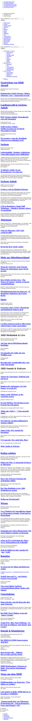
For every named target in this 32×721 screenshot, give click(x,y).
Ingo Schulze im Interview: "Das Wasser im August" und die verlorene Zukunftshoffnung (15, 282)
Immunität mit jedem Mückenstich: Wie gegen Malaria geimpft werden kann (16, 532)
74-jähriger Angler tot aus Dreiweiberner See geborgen (11, 171)
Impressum (6, 715)
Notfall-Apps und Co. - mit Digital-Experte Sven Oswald (14, 577)
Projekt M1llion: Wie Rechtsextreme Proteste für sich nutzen (15, 404)
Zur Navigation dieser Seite (10, 4)
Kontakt (5, 713)
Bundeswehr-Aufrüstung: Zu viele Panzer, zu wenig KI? (13, 387)
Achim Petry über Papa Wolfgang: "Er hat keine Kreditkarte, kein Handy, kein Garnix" (16, 625)
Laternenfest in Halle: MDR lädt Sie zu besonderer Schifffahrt (16, 693)
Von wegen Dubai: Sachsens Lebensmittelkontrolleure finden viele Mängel (15, 588)
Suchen (2, 20)
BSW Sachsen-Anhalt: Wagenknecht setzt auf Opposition (14, 118)
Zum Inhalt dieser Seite (9, 1)
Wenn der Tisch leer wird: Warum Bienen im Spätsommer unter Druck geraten (14, 269)
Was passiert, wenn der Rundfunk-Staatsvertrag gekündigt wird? (14, 139)
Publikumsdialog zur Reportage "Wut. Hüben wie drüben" (15, 683)
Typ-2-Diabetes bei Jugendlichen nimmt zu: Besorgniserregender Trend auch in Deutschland (16, 513)
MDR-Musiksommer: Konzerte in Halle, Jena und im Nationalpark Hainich (14, 668)
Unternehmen (5, 710)
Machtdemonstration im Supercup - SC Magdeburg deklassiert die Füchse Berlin (16, 293)
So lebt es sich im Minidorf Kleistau (14, 189)
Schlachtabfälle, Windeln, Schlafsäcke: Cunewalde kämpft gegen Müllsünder (15, 153)
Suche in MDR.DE (5, 18)
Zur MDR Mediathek (9, 3)
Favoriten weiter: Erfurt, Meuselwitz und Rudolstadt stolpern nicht (15, 309)
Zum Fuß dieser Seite (9, 7)
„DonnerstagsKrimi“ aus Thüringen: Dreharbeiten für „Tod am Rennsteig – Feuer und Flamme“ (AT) (15, 703)
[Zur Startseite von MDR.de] (4, 10)
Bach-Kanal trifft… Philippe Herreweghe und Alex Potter (12, 653)
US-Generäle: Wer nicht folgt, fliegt (14, 440)
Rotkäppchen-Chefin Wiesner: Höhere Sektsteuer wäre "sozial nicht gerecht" (15, 94)
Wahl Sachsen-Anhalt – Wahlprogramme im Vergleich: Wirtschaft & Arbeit (13, 129)
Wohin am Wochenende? (10, 499)
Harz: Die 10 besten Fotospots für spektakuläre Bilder (13, 480)
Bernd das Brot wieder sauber (12, 247)
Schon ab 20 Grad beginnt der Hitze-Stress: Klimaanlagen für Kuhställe (15, 541)
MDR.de (6, 79)
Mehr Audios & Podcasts (10, 446)
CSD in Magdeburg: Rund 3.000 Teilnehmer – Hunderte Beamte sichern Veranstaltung (16, 208)
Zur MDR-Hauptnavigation (10, 5)
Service (3, 711)
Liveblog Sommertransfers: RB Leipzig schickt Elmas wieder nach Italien (16, 325)
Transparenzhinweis (8, 717)
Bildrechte (6, 719)
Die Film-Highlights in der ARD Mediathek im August (13, 489)
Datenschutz (6, 716)
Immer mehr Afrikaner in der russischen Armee (12, 395)
